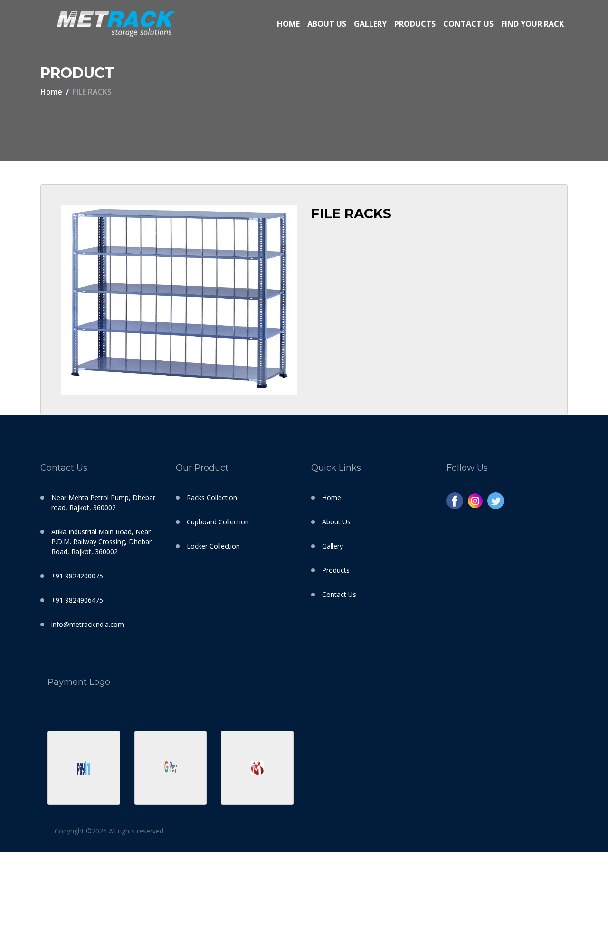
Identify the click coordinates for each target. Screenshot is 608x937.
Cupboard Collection (218, 521)
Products (415, 24)
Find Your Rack (532, 24)
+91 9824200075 (77, 575)
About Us (326, 24)
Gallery (370, 24)
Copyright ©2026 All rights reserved (109, 830)
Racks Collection (212, 497)
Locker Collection (213, 545)
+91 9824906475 (77, 600)
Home (288, 24)
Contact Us (468, 24)
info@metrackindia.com (87, 624)
